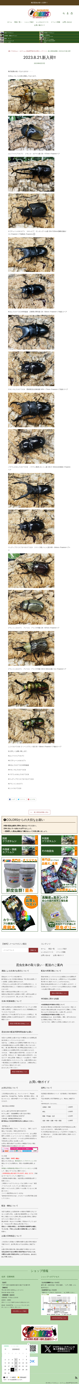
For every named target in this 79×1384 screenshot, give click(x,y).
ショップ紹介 (62, 949)
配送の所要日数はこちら (59, 993)
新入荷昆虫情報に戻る (40, 812)
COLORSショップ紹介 (20, 1311)
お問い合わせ (45, 955)
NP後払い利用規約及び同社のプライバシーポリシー (17, 1168)
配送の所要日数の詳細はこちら (19, 1023)
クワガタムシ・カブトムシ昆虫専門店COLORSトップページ (28, 51)
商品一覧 (51, 949)
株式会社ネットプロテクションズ (25, 1161)
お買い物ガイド (58, 955)
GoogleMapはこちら (59, 1318)
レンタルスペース (47, 952)
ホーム (43, 949)
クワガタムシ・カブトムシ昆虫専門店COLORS (64, 1383)
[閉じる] (28, 1344)
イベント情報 (60, 952)
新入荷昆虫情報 (53, 51)
